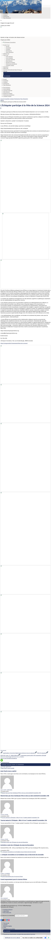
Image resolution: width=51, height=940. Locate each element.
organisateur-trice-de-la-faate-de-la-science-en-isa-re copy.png (19, 753)
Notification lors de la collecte (12, 937)
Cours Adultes (9, 58)
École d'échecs (9, 56)
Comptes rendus (10, 65)
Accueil (7, 46)
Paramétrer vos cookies (9, 929)
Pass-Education (7, 18)
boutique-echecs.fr (7, 909)
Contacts (5, 15)
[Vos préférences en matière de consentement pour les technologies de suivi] (48, 937)
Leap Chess (6, 911)
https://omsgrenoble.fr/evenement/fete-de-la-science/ (14, 343)
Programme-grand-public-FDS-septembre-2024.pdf (33, 755)
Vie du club (3, 758)
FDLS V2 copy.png (41, 753)
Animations (14, 758)
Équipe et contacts (10, 62)
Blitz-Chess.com (7, 912)
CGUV (4, 927)
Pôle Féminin (9, 61)
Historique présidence (11, 64)
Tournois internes (10, 59)
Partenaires (6, 16)
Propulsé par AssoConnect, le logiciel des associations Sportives (19, 934)
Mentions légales (7, 926)
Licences (5, 924)
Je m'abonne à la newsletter (8, 915)
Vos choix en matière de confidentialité (32, 937)
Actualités (5, 13)
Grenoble (8, 758)
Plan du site (6, 923)
